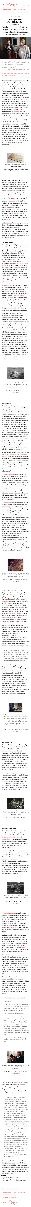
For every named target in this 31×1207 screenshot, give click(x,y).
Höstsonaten (11, 955)
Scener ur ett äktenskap (14, 613)
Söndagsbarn (6, 839)
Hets (13, 209)
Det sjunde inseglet (9, 474)
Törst (12, 430)
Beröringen (5, 605)
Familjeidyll (15, 201)
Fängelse (19, 414)
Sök (14, 11)
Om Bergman (7, 9)
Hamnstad (11, 927)
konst (24, 116)
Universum (21, 9)
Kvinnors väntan (19, 295)
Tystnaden (17, 761)
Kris (3, 863)
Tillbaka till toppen (9, 1188)
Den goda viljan (14, 837)
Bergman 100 (15, 1197)
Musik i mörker (7, 285)
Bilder (23, 660)
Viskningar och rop (8, 773)
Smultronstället (8, 502)
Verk (14, 9)
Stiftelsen (7, 11)
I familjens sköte (9, 75)
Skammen (5, 601)
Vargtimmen (15, 595)
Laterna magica (18, 1082)
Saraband (14, 213)
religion (16, 111)
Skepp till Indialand (9, 913)
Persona (23, 947)
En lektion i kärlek (8, 454)
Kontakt (5, 1197)
